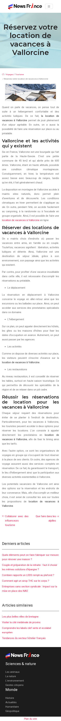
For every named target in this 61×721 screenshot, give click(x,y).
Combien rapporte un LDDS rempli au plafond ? (28, 575)
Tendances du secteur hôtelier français (24, 638)
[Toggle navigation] (49, 6)
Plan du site (30, 718)
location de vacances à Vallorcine (20, 220)
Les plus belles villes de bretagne (20, 616)
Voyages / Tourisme (15, 74)
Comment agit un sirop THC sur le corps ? (25, 580)
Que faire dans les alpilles (46, 518)
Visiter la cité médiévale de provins (21, 622)
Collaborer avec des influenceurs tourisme (16, 521)
